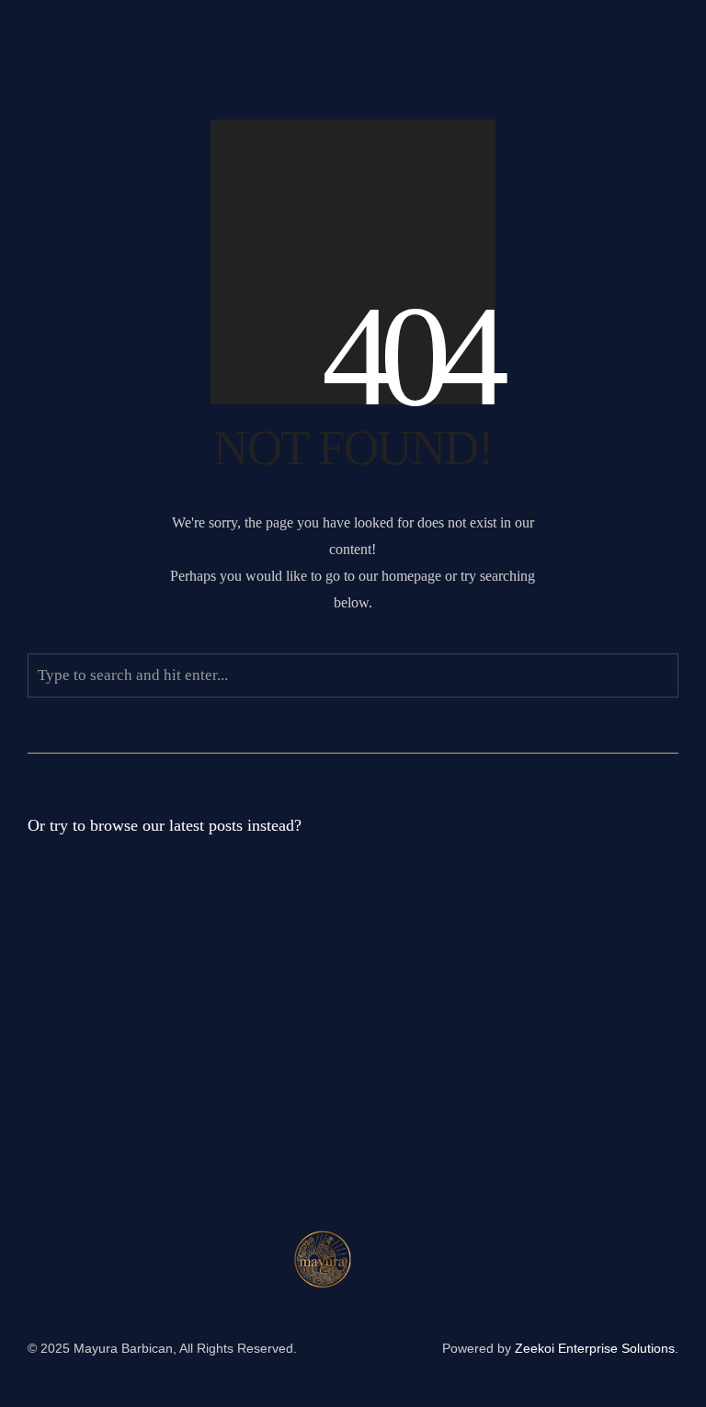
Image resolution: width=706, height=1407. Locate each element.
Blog (191, 947)
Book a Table (82, 133)
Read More (270, 947)
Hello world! (80, 918)
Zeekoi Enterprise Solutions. (596, 1348)
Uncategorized (239, 1080)
